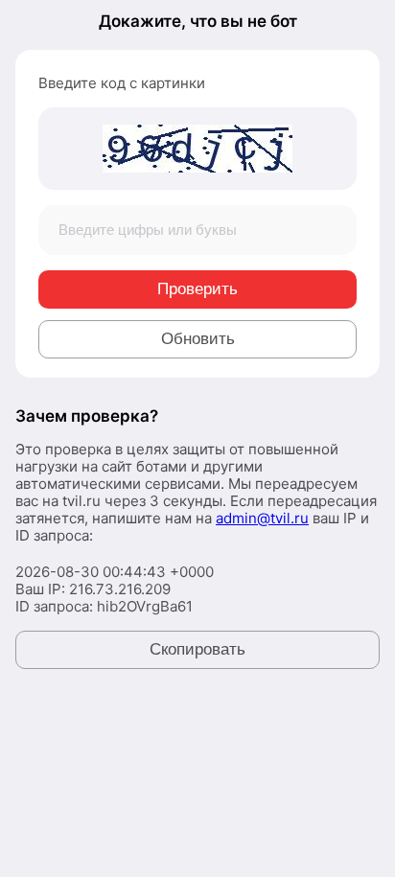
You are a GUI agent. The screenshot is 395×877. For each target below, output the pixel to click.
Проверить (197, 289)
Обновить (198, 339)
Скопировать (197, 649)
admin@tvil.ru (262, 518)
